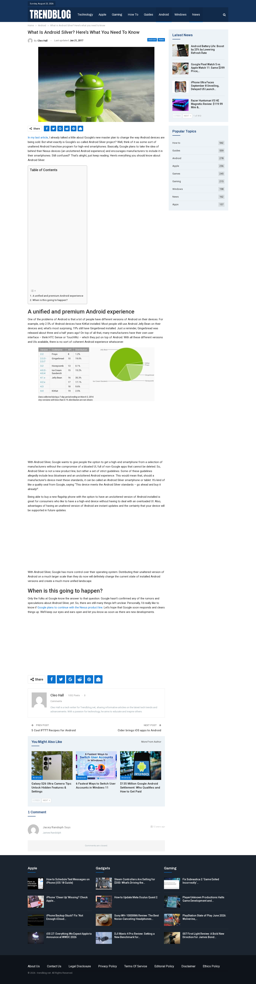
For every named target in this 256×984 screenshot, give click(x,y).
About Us (34, 966)
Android (164, 14)
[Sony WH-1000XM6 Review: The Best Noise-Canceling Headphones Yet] (104, 920)
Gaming (117, 14)
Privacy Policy (107, 966)
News (196, 14)
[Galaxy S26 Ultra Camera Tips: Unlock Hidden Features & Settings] (52, 765)
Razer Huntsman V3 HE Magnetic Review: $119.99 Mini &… (207, 104)
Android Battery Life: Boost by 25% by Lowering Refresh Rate (207, 49)
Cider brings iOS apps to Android (139, 730)
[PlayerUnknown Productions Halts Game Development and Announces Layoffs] (172, 902)
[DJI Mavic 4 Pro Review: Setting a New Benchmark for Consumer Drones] (104, 938)
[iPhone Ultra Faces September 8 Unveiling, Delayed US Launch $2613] (180, 87)
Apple (102, 14)
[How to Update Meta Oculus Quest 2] (104, 902)
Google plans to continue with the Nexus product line (70, 607)
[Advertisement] (56, 230)
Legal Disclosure (80, 966)
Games (176, 173)
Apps (175, 204)
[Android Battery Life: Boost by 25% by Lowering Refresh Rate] (180, 50)
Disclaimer (188, 966)
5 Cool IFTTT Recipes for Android (53, 730)
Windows (180, 14)
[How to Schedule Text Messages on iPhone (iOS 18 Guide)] (36, 884)
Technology (85, 14)
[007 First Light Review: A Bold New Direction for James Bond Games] (172, 938)
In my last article (38, 137)
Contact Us (54, 966)
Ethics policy (211, 966)
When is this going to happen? (50, 299)
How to (133, 14)
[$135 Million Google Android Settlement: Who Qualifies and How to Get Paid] (140, 765)
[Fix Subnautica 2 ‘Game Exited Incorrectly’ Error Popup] (172, 884)
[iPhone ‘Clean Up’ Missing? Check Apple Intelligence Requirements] (36, 902)
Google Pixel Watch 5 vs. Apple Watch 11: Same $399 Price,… (208, 68)
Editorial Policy (164, 966)
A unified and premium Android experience (58, 295)
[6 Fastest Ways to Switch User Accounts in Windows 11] (96, 765)
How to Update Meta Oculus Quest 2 (135, 897)
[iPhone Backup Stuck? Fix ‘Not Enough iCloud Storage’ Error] (36, 920)
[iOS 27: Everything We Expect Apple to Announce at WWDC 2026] (36, 938)
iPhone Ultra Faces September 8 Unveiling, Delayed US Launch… (205, 86)
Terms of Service (135, 966)
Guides (148, 14)
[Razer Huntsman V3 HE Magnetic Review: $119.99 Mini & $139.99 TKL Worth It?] (180, 105)
